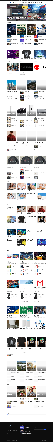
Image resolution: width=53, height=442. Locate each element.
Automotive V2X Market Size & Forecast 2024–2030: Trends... (29, 266)
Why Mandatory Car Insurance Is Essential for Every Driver (10, 207)
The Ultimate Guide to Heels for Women (21, 114)
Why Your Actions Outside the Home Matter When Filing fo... (11, 222)
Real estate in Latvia (13, 379)
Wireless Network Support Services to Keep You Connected (39, 329)
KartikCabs (25, 96)
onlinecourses (26, 431)
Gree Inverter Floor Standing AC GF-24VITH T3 (42, 124)
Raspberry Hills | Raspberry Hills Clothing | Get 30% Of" (11, 139)
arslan (27, 241)
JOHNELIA (21, 73)
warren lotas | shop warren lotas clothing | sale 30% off (41, 222)
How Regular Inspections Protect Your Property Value (15, 266)
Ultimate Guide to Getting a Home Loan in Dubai (40, 288)
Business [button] (26, 2)
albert (17, 370)
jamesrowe (8, 237)
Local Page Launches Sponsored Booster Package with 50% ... (28, 36)
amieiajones (39, 146)
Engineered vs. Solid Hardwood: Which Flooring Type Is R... (11, 369)
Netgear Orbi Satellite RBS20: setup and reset (26, 329)
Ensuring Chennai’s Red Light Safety (41, 395)
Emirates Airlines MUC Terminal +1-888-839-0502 (21, 88)
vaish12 (11, 373)
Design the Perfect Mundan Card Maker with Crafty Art (12, 348)
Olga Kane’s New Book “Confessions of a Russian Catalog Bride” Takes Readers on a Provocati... (36, 11)
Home (13, 2)
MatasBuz (28, 231)
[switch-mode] (45, 0)
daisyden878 (38, 89)
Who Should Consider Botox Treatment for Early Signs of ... (31, 190)
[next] (26, 12)
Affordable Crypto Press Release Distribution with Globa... (10, 32)
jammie (17, 140)
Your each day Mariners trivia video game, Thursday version (39, 300)
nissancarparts (38, 140)
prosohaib (39, 406)
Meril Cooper (18, 237)
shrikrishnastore (22, 117)
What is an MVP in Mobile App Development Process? (28, 427)
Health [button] (20, 2)
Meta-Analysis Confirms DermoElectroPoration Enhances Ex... (28, 43)
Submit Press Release (19, 0)
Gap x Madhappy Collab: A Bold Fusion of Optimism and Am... (29, 398)
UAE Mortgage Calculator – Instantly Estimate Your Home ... (26, 300)
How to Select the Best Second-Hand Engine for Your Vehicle (42, 145)
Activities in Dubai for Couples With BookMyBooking (39, 98)
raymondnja (28, 140)
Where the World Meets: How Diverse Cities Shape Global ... (13, 95)
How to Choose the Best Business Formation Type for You (21, 213)
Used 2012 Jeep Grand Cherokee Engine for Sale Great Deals (12, 142)
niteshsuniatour (35, 99)
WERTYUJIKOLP (12, 294)
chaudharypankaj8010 (27, 170)
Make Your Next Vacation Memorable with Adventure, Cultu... (10, 88)
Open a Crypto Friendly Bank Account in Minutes (15, 405)
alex (28, 12)
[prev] (7, 12)
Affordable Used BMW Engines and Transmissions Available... (41, 139)
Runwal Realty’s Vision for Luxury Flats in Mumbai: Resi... (15, 372)
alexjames (8, 89)
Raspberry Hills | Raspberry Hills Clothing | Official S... (41, 117)
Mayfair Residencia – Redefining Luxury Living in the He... (15, 376)
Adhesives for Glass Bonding (41, 265)
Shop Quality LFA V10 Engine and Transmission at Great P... (26, 149)
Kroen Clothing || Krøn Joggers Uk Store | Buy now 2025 (31, 240)
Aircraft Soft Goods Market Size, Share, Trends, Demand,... (13, 351)
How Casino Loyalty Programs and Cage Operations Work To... (12, 288)
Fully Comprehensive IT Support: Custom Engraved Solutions (40, 315)
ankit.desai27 (21, 316)
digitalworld (22, 349)
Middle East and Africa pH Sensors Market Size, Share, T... (40, 351)
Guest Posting (22, 0)
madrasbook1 (26, 177)
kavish (27, 89)
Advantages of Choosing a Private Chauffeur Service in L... (41, 91)
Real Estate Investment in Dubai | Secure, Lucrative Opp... (41, 369)
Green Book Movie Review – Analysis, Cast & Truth (21, 32)
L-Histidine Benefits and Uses (14, 269)
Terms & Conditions (44, 440)
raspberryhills (39, 118)
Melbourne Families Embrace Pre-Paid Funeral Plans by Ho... (42, 39)
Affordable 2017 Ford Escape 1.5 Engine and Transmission (13, 145)
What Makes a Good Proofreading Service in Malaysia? (26, 72)
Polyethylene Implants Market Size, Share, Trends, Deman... (39, 348)
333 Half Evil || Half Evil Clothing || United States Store (41, 297)
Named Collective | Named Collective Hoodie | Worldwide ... (39, 164)
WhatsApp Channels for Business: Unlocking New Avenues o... (25, 315)
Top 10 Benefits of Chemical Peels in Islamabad (11, 190)
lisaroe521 (18, 89)
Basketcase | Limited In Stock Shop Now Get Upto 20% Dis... (15, 176)
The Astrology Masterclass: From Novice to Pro (40, 58)
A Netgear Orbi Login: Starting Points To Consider (12, 329)
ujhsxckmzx (12, 177)
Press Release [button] (16, 2)
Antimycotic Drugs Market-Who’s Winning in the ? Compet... (14, 273)
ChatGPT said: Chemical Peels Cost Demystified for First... (41, 190)
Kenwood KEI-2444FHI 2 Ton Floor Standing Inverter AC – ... (11, 114)
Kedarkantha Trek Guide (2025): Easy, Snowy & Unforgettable (42, 95)
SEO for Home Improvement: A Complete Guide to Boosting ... (39, 401)
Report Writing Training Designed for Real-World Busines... (13, 72)
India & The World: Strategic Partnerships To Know (27, 173)
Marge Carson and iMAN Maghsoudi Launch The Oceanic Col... (32, 18)
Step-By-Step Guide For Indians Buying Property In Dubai (29, 379)
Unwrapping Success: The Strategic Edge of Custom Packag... (28, 401)
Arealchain (38, 370)
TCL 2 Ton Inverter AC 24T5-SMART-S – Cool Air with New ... (41, 114)
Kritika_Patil (39, 266)
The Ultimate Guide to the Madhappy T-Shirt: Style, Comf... (42, 173)
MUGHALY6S (8, 140)
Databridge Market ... (26, 270)
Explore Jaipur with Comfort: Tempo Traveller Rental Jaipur (28, 95)
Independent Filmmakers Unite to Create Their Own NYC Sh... (28, 39)
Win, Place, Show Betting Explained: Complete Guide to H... (31, 32)
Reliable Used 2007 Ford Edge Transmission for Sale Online (39, 149)
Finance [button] (29, 2)
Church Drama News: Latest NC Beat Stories (15, 354)
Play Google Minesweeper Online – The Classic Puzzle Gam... (29, 169)
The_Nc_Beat (12, 355)
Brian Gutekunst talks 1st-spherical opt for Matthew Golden (31, 230)
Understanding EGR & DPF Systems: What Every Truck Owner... (15, 149)
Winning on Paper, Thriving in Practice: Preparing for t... (12, 58)
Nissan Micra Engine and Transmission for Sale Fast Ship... (27, 142)
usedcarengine (22, 143)
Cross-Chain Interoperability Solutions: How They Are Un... (11, 236)
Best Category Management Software (42, 269)
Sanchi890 (21, 354)
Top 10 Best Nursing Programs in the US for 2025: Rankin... (29, 430)
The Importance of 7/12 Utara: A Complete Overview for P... (41, 379)
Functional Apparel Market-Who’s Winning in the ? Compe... (28, 269)
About (12, 0)
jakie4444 (8, 370)
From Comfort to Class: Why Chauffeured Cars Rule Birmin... (28, 91)
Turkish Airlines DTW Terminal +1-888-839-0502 (12, 98)
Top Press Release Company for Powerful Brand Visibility (41, 43)
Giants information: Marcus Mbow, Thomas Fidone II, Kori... (41, 230)
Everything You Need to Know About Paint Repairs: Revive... (42, 376)
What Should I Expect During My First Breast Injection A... (21, 190)
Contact (7, 0)
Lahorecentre (39, 125)
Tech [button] (31, 2)
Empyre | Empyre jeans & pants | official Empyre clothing (21, 222)
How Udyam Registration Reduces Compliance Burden (25, 288)
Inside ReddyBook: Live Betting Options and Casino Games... (39, 261)
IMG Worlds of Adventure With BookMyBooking (12, 91)
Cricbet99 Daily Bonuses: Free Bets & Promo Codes (25, 261)
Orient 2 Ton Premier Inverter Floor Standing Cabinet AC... (31, 114)
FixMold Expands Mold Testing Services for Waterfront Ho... (14, 39)
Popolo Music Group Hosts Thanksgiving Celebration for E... (14, 43)
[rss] (7, 433)
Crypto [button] (23, 2)
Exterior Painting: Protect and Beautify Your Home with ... (31, 369)
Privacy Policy (10, 0)
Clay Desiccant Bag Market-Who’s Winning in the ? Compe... (41, 273)
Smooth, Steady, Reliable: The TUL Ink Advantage (31, 395)
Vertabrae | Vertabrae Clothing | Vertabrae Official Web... (26, 58)
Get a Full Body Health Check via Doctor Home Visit (11, 199)
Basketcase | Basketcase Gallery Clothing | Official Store (13, 164)
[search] (45, 2)
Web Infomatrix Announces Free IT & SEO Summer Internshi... (41, 32)
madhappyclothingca (26, 399)
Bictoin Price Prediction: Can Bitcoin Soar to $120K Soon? (21, 236)
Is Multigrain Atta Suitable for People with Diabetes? (41, 199)
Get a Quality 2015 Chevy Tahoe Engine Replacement (39, 142)
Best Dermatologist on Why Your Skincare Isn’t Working (20, 199)
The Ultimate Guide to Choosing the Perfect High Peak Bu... (20, 369)
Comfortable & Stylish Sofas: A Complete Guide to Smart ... (14, 401)
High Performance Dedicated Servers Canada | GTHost (12, 315)
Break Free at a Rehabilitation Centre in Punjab (31, 194)
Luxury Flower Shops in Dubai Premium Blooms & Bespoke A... (21, 395)
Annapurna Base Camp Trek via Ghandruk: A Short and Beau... (31, 88)
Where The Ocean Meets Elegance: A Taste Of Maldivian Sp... (28, 98)
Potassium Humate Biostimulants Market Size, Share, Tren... (26, 351)
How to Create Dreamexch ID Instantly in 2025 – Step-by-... (28, 176)
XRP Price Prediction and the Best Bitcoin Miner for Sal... (21, 245)
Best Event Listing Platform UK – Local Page (15, 36)
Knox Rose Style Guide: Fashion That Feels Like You (42, 405)
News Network (15, 0)
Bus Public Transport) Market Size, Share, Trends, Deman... (27, 348)
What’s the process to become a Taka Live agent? (15, 173)
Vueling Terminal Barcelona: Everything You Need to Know (41, 88)
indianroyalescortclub (9, 398)
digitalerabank (12, 406)
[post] (17, 12)
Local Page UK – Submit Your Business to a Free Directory (13, 261)
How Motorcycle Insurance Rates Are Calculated (31, 217)
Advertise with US (26, 0)
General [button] (38, 2)
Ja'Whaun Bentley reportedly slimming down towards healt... (11, 240)
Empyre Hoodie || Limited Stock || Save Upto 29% (15, 117)
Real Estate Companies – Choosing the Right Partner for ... (29, 372)
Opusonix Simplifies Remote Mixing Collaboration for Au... (42, 18)
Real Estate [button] (34, 2)
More (41, 2)
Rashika (7, 96)
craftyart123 (8, 349)
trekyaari (39, 96)
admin (25, 373)
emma (7, 208)
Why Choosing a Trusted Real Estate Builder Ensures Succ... (42, 372)
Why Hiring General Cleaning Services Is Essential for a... (42, 398)
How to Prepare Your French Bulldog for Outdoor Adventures (11, 394)
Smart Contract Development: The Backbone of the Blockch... (41, 245)
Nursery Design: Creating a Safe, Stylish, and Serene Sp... (28, 376)
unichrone (7, 73)
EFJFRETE (12, 118)
